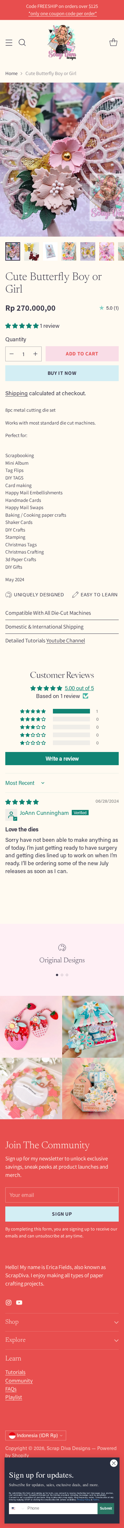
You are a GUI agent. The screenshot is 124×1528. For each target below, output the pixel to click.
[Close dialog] (114, 1463)
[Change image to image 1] (12, 251)
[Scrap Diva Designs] (62, 42)
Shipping (16, 393)
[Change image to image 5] (87, 251)
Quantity (15, 339)
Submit (106, 1509)
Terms (96, 1499)
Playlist (13, 1397)
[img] (22, 801)
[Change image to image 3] (50, 251)
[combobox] (17, 1508)
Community (19, 1380)
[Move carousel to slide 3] (67, 975)
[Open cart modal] (113, 42)
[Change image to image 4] (69, 251)
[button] (22, 325)
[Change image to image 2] (31, 251)
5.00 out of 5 (79, 687)
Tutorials (15, 1372)
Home (11, 73)
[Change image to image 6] (106, 251)
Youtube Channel (65, 640)
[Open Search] (22, 42)
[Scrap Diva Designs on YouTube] (19, 1303)
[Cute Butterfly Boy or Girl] (62, 160)
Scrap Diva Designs (68, 1448)
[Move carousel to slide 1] (57, 975)
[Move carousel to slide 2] (62, 975)
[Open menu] (9, 42)
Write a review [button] (62, 758)
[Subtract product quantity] (12, 354)
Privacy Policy (83, 1499)
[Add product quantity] (35, 354)
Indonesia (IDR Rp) (37, 1435)
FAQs (11, 1388)
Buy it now (62, 373)
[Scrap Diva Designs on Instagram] (9, 1303)
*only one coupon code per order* (62, 13)
